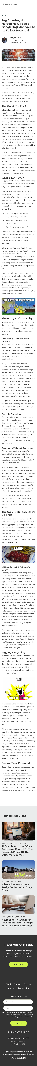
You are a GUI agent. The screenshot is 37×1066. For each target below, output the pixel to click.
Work (8, 984)
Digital (4, 15)
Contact (17, 984)
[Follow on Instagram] (18, 1058)
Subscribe (18, 964)
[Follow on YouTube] (21, 1058)
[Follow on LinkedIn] (24, 1058)
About (11, 988)
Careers (27, 984)
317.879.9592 (19, 1044)
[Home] (9, 4)
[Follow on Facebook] (13, 1058)
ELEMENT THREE (18, 1032)
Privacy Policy (22, 988)
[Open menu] (32, 4)
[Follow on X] (15, 1058)
